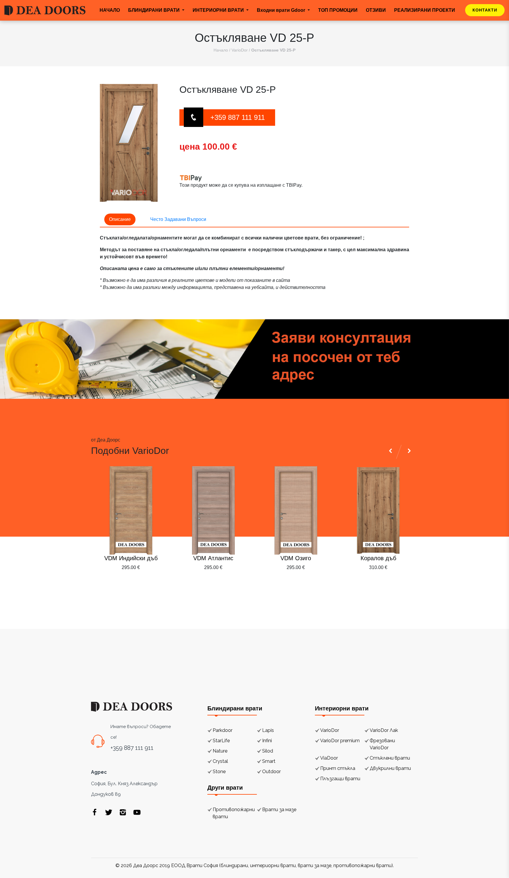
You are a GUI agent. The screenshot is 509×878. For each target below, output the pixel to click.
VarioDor (240, 50)
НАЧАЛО (110, 10)
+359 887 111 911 (237, 117)
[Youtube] (137, 812)
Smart (268, 761)
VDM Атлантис (213, 558)
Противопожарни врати (234, 813)
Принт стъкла (337, 768)
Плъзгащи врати (340, 778)
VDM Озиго (295, 558)
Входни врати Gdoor (281, 10)
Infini (267, 740)
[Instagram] (122, 812)
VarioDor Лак (384, 730)
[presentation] (391, 582)
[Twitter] (108, 812)
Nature (220, 751)
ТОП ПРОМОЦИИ (338, 10)
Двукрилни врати (390, 768)
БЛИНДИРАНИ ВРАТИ (154, 10)
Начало (221, 50)
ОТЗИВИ (376, 10)
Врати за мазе (279, 809)
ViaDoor (329, 758)
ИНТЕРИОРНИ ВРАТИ (219, 10)
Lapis (268, 730)
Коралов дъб (378, 558)
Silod (267, 751)
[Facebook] (94, 812)
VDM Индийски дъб (131, 558)
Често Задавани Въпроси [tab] (178, 219)
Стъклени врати (390, 758)
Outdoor (271, 771)
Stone (219, 771)
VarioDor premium (340, 740)
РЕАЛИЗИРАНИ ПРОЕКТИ (424, 10)
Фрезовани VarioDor (382, 744)
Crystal (220, 761)
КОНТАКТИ (484, 10)
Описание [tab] (120, 219)
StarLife (221, 740)
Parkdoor (222, 730)
